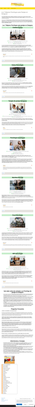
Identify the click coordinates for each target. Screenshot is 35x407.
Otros (8, 8)
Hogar (5, 8)
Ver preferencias (31, 404)
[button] (33, 398)
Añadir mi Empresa (13, 8)
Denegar (25, 404)
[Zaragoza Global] (17, 4)
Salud (1, 8)
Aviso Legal (3, 401)
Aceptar (19, 404)
